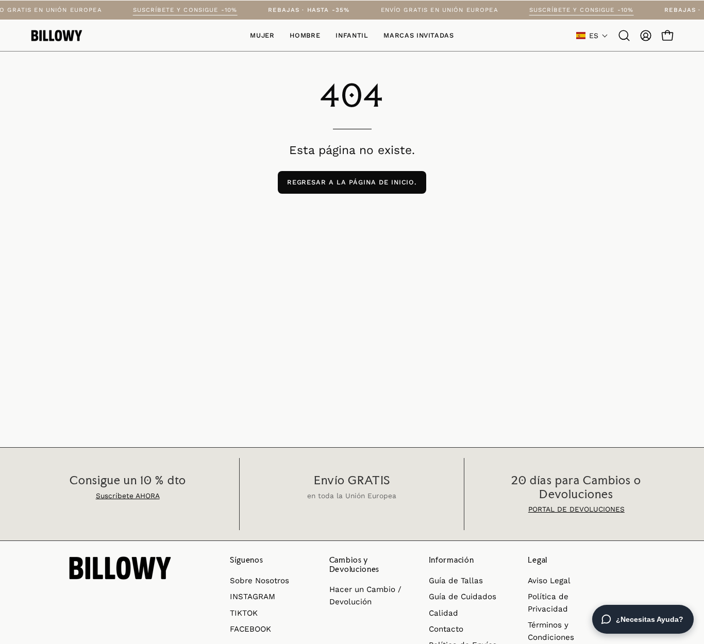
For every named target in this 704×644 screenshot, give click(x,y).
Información (451, 560)
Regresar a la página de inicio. (352, 182)
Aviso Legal (549, 580)
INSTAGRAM (252, 596)
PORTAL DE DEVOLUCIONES (576, 509)
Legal (537, 560)
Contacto (446, 629)
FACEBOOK (250, 629)
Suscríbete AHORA (128, 496)
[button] (418, 35)
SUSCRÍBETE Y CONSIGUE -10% (192, 9)
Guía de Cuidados (462, 596)
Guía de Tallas (456, 580)
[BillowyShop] (56, 35)
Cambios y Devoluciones (354, 564)
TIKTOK (244, 613)
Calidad (443, 613)
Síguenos (246, 560)
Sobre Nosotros (259, 580)
